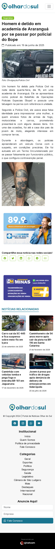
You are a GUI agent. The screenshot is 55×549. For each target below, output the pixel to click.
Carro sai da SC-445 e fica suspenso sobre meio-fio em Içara (13, 338)
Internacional (27, 490)
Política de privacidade (27, 443)
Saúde (27, 473)
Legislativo (27, 476)
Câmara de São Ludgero (27, 480)
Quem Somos (27, 439)
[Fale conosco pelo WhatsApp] (31, 423)
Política (27, 465)
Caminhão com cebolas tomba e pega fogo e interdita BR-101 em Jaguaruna (13, 377)
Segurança (8, 18)
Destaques (27, 487)
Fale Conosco (27, 446)
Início (27, 436)
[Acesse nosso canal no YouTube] (39, 423)
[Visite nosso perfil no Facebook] (15, 423)
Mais (27, 483)
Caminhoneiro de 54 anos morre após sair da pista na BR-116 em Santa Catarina (41, 339)
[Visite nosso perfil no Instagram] (23, 423)
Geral (27, 458)
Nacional (27, 494)
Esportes (27, 462)
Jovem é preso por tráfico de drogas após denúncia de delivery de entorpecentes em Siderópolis (40, 379)
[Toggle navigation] (49, 6)
